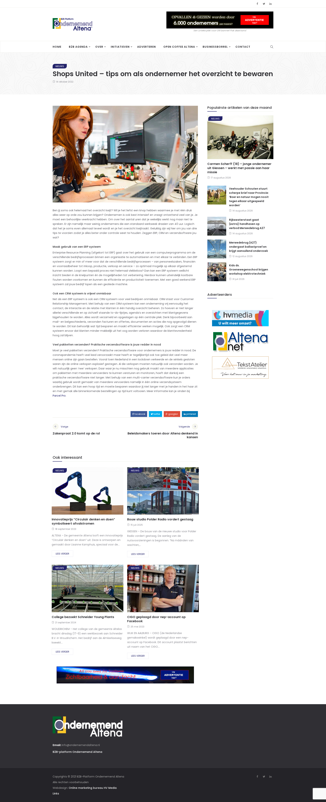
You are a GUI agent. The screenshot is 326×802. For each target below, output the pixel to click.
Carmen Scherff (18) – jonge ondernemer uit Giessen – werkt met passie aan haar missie (239, 168)
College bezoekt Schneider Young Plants (83, 617)
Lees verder (62, 553)
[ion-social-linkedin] (270, 4)
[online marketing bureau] (240, 318)
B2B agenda (78, 47)
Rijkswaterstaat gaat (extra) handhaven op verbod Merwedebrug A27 (247, 224)
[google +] (94, 492)
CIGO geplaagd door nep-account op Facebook (156, 619)
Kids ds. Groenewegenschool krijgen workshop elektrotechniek (248, 270)
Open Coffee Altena (179, 47)
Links (56, 793)
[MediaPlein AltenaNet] (240, 341)
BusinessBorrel (215, 47)
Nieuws (59, 66)
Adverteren (146, 47)
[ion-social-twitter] (264, 4)
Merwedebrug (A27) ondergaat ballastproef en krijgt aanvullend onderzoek (248, 247)
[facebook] (73, 492)
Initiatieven (120, 47)
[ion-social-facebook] (257, 4)
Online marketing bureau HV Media (93, 788)
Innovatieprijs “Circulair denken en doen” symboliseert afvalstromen (83, 521)
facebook (139, 414)
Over (99, 47)
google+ (173, 414)
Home (57, 47)
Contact (242, 47)
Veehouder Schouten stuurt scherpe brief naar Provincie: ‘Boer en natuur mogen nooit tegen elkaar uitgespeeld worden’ (249, 197)
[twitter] (84, 492)
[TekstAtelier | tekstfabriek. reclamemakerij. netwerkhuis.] (240, 367)
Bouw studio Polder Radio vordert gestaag (160, 519)
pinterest (191, 414)
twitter (156, 414)
